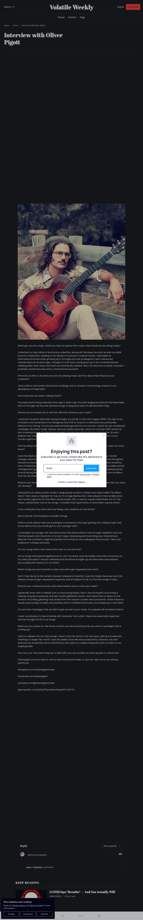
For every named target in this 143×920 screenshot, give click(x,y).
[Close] (104, 435)
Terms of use (85, 474)
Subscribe (91, 468)
